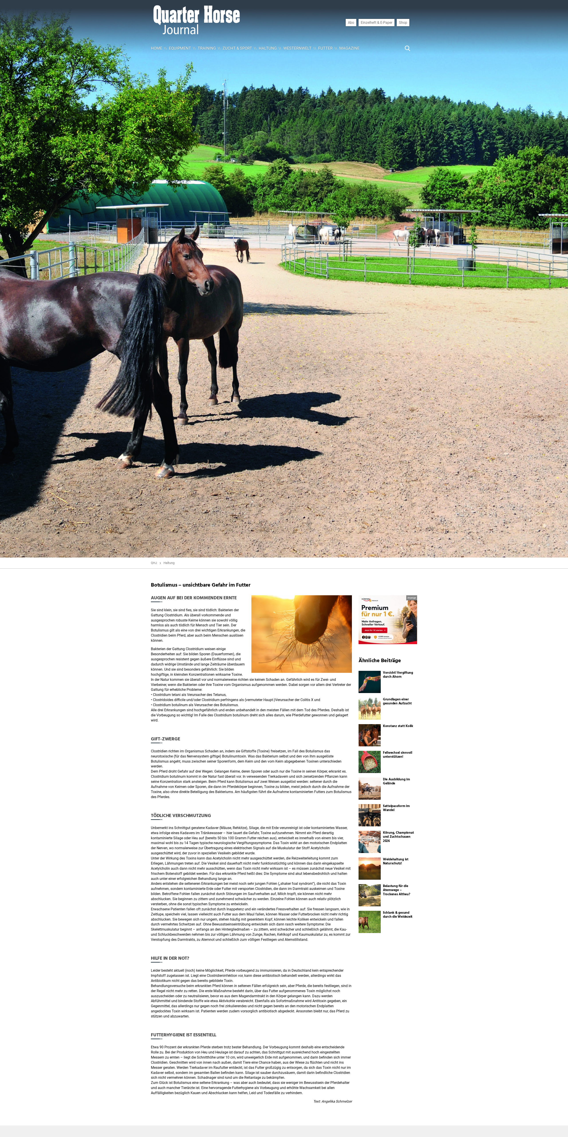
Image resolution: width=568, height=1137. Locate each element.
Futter (325, 48)
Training (207, 48)
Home (156, 48)
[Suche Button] (407, 48)
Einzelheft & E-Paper (376, 22)
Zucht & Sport (237, 48)
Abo (351, 22)
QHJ (154, 563)
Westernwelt (297, 48)
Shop (403, 22)
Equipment (180, 48)
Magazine (349, 48)
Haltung (268, 48)
